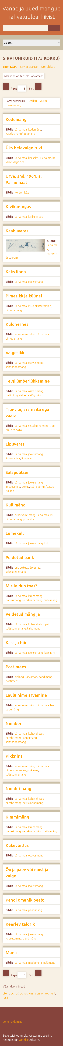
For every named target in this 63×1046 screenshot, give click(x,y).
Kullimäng (16, 505)
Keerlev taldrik (20, 924)
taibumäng (50, 600)
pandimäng (45, 676)
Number (14, 723)
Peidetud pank (20, 557)
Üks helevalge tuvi (24, 148)
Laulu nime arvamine (26, 695)
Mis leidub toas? (21, 586)
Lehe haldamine (12, 1021)
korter (19, 192)
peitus (25, 486)
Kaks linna (16, 271)
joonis (15, 257)
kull (52, 515)
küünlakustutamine (39, 306)
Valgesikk (15, 352)
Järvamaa (21, 129)
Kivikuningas (18, 206)
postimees (12, 681)
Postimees (16, 666)
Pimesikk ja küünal (24, 296)
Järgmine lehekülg (38, 86)
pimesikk (28, 519)
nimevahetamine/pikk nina (22, 770)
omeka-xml (48, 993)
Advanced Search (51, 28)
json (37, 993)
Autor (43, 101)
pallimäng (12, 395)
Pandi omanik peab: (25, 900)
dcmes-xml (26, 993)
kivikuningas (35, 216)
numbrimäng (14, 737)
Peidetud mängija (23, 614)
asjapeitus (21, 567)
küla (26, 192)
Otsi (57, 28)
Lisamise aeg (14, 105)
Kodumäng (16, 119)
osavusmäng (35, 362)
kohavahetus (36, 624)
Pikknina (14, 756)
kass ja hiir (50, 652)
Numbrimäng (18, 788)
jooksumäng (35, 281)
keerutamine (13, 938)
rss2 (5, 997)
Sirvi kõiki (10, 66)
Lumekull (15, 533)
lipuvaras (27, 458)
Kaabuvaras (17, 231)
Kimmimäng (17, 817)
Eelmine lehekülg (6, 86)
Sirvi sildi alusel (29, 66)
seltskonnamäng (16, 366)
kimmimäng (35, 595)
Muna (11, 952)
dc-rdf (14, 993)
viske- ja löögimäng (31, 395)
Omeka (23, 1039)
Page (14, 88)
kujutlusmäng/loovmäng (20, 133)
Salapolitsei (17, 472)
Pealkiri (32, 101)
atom (6, 993)
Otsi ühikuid (48, 66)
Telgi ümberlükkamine (28, 381)
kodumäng (34, 129)
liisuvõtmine (13, 458)
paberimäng (13, 600)
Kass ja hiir (16, 642)
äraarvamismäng (25, 334)
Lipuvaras (15, 444)
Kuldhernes (17, 324)
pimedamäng (14, 310)
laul (52, 705)
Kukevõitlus (17, 845)
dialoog (19, 676)
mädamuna (35, 962)
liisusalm (33, 157)
